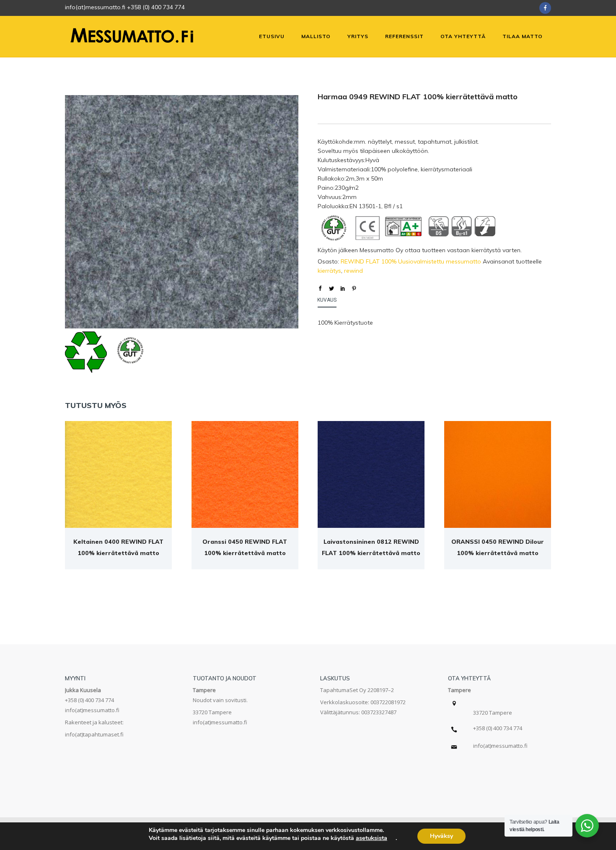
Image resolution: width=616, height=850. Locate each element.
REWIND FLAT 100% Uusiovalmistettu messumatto (411, 261)
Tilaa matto (522, 36)
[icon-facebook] (545, 8)
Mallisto (316, 36)
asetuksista (371, 838)
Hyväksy (441, 836)
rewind (353, 270)
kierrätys (329, 270)
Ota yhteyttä (463, 36)
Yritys (357, 36)
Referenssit (404, 36)
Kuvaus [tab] (326, 300)
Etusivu (272, 36)
